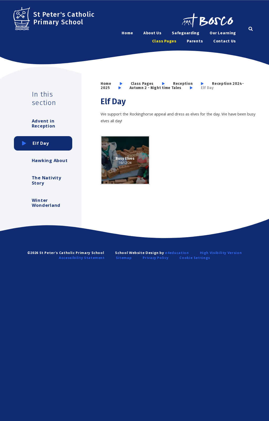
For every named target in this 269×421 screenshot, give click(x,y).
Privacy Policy (155, 257)
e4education (177, 252)
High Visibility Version (221, 252)
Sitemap (124, 257)
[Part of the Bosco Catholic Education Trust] (207, 21)
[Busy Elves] (125, 160)
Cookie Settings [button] (194, 257)
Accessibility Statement (82, 257)
